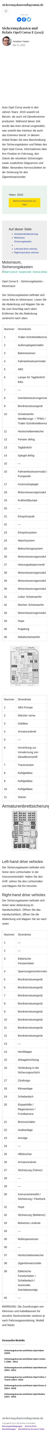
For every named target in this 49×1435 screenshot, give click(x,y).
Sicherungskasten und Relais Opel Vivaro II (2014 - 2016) (25, 1386)
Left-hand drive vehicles (25, 249)
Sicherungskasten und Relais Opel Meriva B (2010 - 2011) (25, 1368)
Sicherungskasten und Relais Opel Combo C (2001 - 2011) (24, 1360)
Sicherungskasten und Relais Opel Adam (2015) (24, 1351)
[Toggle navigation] (6, 11)
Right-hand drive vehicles (26, 252)
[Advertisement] (24, 76)
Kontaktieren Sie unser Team (31, 1429)
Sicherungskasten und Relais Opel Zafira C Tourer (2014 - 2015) (25, 1378)
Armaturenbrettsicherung (26, 234)
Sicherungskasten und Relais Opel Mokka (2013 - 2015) (24, 1395)
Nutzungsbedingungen (12, 1426)
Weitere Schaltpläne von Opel (24, 202)
